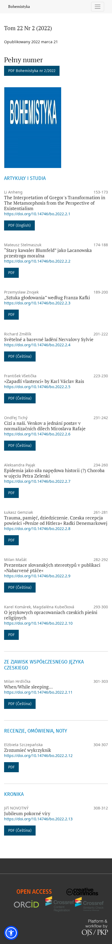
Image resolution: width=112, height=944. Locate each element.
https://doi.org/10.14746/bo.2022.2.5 (37, 386)
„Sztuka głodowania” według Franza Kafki (47, 297)
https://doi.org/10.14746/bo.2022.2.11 (38, 692)
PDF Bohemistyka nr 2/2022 (31, 70)
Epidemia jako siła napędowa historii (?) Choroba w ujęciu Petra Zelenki (54, 473)
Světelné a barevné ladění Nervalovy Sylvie (49, 339)
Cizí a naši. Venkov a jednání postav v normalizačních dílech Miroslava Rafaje (45, 426)
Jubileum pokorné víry (27, 813)
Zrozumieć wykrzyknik (27, 750)
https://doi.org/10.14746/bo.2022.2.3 (37, 303)
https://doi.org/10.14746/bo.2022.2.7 (37, 481)
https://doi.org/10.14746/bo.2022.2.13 (38, 818)
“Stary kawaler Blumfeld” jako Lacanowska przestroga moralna (48, 253)
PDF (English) (19, 225)
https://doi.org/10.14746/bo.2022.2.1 (37, 213)
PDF (11, 272)
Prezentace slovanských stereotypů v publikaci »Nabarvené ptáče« (52, 568)
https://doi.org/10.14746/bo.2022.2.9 (37, 575)
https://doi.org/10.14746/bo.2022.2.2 (37, 261)
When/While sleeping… (28, 687)
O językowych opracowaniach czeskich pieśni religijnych (50, 615)
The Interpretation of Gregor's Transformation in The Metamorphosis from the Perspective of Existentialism (54, 202)
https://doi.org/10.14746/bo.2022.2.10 (38, 623)
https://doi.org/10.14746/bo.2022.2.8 (37, 528)
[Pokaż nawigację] (97, 6)
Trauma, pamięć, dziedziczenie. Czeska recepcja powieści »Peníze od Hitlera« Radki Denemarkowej (55, 520)
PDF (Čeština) (20, 356)
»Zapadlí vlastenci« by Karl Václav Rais (44, 381)
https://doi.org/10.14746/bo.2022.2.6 (37, 434)
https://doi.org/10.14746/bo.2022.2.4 (37, 344)
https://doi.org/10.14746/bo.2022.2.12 (38, 755)
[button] (11, 933)
